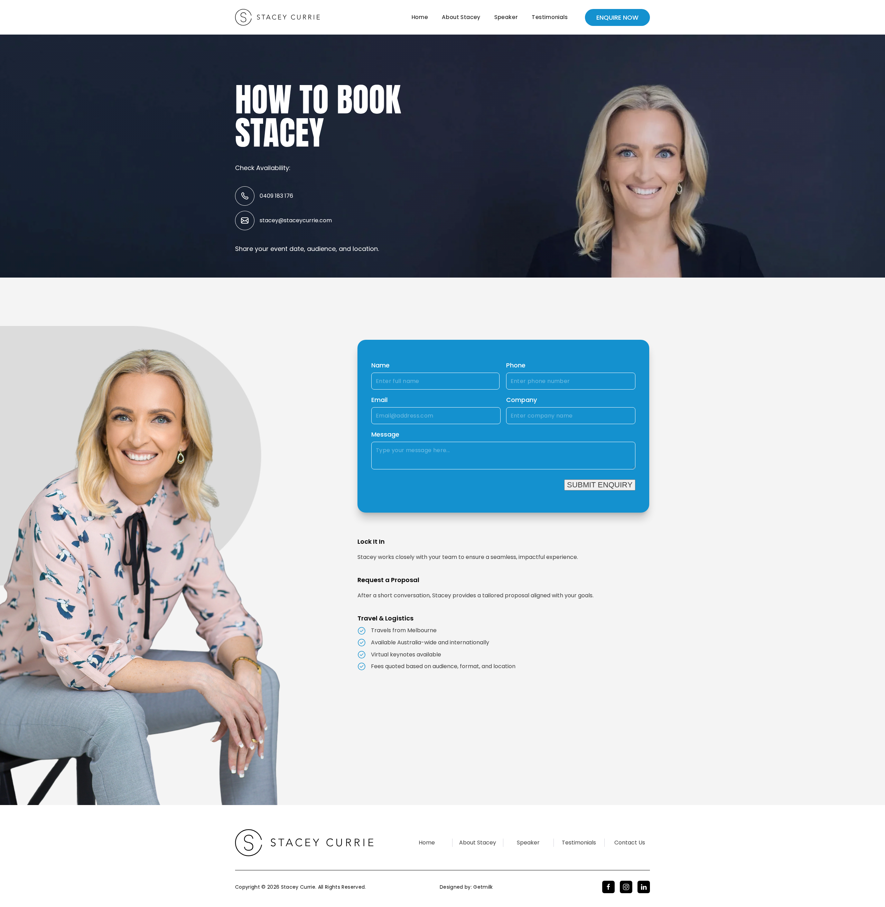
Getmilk (483, 886)
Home (419, 17)
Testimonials (550, 17)
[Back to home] (277, 17)
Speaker (506, 17)
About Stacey (461, 17)
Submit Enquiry (600, 484)
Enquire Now (617, 17)
